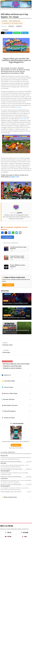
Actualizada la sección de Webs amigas (12, 366)
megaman (6, 300)
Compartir (5, 30)
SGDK (6, 118)
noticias (11, 26)
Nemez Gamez (23, 118)
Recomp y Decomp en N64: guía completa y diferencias (14, 317)
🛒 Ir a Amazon (8, 285)
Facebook (9, 32)
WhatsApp (17, 32)
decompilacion (7, 315)
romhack (19, 26)
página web (15, 177)
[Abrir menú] (29, 3)
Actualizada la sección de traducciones (12, 368)
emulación (18, 107)
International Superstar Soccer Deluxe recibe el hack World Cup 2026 (16, 331)
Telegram (25, 32)
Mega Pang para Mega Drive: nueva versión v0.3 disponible (16, 364)
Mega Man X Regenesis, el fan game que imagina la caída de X (15, 303)
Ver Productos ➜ (16, 445)
